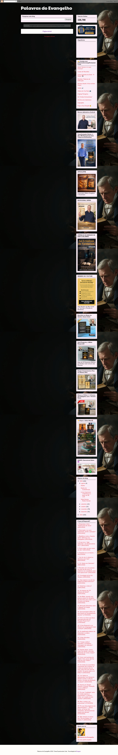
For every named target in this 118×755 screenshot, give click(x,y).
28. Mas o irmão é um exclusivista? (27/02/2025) (85, 702)
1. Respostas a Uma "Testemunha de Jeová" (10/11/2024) (84, 525)
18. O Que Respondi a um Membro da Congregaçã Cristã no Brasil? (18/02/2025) (87, 627)
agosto (83, 483)
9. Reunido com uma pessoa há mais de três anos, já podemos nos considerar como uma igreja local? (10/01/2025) (87, 570)
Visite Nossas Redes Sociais (86, 500)
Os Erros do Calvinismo (84, 100)
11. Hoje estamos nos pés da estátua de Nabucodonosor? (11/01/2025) (86, 581)
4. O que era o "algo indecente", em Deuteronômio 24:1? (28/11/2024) (86, 543)
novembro (84, 509)
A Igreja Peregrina (83, 94)
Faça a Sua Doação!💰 (84, 105)
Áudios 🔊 (81, 88)
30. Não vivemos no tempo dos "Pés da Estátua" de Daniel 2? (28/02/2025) (85, 718)
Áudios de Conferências (85, 488)
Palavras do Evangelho (46, 8)
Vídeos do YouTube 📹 (84, 91)
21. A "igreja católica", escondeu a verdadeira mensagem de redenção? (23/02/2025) (85, 644)
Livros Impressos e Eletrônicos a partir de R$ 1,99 (86, 494)
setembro (84, 504)
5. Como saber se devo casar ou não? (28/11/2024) (86, 549)
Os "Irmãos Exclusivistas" (85, 97)
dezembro (84, 511)
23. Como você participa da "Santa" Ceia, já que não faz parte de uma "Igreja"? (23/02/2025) (86, 660)
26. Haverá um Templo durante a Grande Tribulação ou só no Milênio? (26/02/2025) (86, 687)
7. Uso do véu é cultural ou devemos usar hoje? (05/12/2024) (85, 559)
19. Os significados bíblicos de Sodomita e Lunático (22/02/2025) (86, 633)
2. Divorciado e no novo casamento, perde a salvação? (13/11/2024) (87, 531)
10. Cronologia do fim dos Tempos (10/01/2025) (85, 576)
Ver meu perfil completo (84, 739)
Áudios (83, 485)
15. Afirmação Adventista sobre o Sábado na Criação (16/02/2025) (87, 607)
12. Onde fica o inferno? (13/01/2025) (85, 586)
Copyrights (81, 102)
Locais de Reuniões (83, 71)
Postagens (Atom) (49, 36)
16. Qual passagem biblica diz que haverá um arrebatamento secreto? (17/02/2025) (87, 613)
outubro (83, 506)
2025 (81, 481)
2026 (81, 515)
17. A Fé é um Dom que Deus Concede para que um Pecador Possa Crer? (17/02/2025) (86, 620)
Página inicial (47, 31)
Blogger (78, 751)
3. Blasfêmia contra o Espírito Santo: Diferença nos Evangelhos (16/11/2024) (86, 537)
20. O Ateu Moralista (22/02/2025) (84, 638)
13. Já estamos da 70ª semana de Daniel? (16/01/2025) (84, 592)
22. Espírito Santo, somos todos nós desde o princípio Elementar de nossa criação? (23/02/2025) (86, 652)
